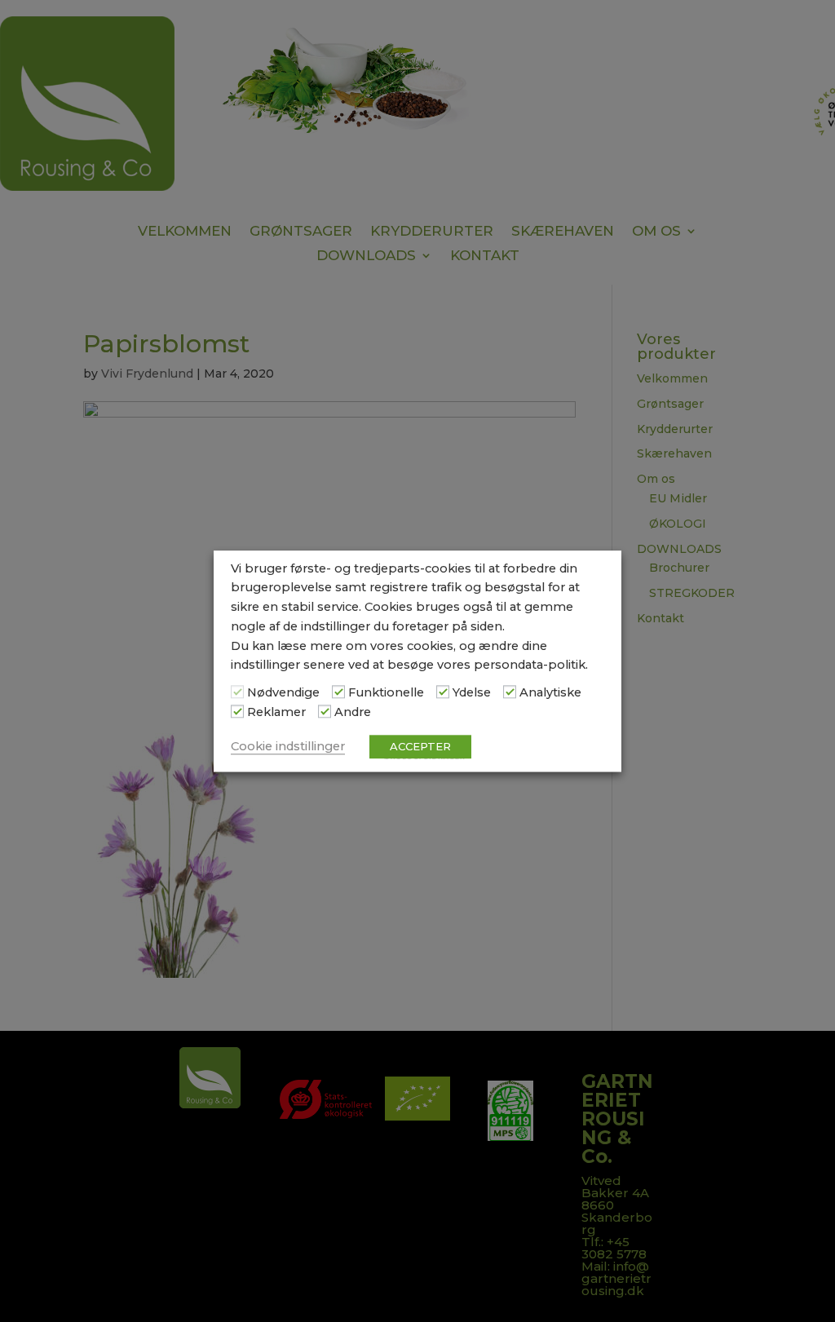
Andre (352, 712)
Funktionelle (386, 693)
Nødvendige (283, 693)
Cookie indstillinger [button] (288, 746)
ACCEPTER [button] (420, 746)
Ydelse (472, 693)
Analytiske (550, 693)
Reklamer (276, 712)
